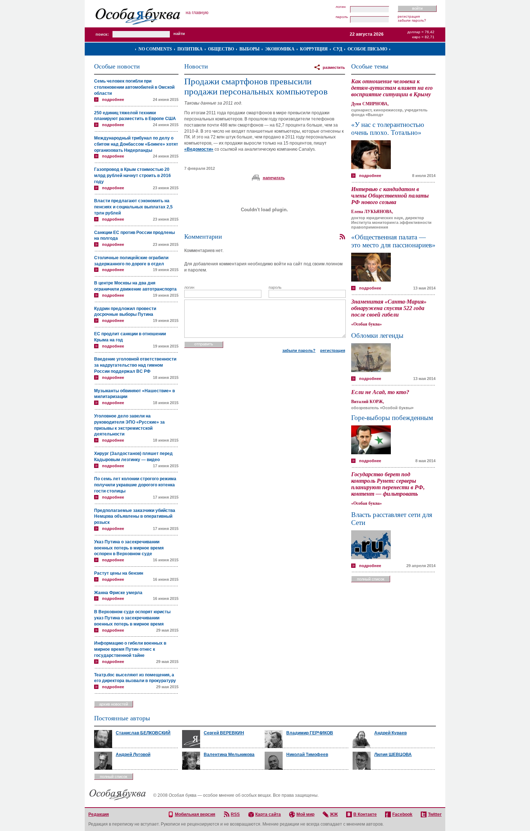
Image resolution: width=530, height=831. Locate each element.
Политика (190, 49)
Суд (337, 49)
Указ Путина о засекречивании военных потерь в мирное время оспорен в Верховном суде (129, 548)
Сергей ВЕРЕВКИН (224, 732)
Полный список (370, 579)
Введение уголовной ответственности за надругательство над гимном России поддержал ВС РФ (135, 365)
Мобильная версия (195, 814)
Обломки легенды (377, 335)
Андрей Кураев (390, 732)
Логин (341, 7)
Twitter (435, 814)
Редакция (98, 814)
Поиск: (102, 34)
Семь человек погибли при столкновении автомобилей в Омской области (134, 87)
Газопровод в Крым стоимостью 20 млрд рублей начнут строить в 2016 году (132, 175)
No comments (155, 49)
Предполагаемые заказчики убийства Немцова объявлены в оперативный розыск (134, 516)
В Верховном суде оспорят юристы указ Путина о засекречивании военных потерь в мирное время (132, 618)
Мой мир (305, 814)
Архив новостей (113, 704)
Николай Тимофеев (307, 754)
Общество (221, 49)
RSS (235, 814)
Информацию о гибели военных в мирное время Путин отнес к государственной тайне (130, 649)
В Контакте (365, 814)
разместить (334, 67)
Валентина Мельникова (229, 754)
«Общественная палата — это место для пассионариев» (393, 241)
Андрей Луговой (133, 754)
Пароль (342, 17)
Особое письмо (367, 49)
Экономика (280, 49)
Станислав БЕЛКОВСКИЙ (143, 732)
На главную (197, 12)
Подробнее (113, 99)
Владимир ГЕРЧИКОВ (309, 732)
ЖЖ (334, 814)
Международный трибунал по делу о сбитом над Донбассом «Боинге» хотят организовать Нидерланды (136, 144)
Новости (196, 66)
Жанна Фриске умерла (118, 592)
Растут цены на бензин (118, 573)
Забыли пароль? (412, 20)
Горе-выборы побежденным (392, 417)
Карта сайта (268, 814)
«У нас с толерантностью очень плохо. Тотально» (387, 128)
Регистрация (409, 16)
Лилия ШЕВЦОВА (393, 754)
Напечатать (274, 178)
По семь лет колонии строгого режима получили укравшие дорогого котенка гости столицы (135, 485)
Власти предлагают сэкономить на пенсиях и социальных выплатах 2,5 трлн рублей (133, 207)
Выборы (249, 49)
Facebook (402, 814)
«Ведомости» (198, 149)
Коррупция (314, 49)
